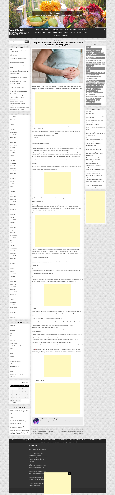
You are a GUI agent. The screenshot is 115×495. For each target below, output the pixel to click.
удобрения (97, 98)
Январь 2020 (13, 310)
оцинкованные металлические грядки (94, 87)
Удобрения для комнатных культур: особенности (94, 58)
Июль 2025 (12, 150)
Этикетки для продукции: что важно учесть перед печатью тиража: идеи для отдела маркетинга (19, 71)
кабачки (88, 71)
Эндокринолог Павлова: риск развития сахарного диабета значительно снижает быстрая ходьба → (72, 431)
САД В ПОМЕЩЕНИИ (54, 30)
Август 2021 (12, 263)
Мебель (49, 33)
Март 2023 (12, 222)
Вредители (12, 333)
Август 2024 (13, 178)
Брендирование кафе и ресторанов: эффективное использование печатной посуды (95, 181)
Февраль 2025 (13, 163)
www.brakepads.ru (61, 494)
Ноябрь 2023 (13, 201)
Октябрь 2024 (13, 173)
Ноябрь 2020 (13, 286)
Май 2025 (12, 155)
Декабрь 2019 (13, 312)
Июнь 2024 (12, 183)
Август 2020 (13, 294)
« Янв (11, 402)
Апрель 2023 (13, 219)
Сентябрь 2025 (13, 145)
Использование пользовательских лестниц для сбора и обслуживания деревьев (19, 422)
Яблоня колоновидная (98, 60)
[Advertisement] (57, 483)
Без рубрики (12, 327)
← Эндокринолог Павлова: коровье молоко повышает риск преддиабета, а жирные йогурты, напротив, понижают (43, 431)
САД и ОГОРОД (65, 35)
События (79, 33)
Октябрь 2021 (13, 258)
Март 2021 (12, 276)
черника (98, 100)
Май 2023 (12, 217)
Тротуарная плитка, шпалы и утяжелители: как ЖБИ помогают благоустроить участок (17, 103)
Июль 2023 (12, 212)
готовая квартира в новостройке (93, 64)
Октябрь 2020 (13, 289)
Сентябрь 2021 (13, 261)
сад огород (92, 94)
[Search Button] (105, 30)
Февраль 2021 (13, 279)
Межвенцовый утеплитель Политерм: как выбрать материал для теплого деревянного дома (19, 97)
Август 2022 (13, 237)
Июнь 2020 (12, 297)
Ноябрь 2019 (13, 315)
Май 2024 (12, 186)
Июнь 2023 (12, 214)
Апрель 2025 (13, 158)
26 (11, 400)
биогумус (88, 62)
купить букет (94, 78)
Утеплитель (88, 60)
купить (87, 78)
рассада (12, 356)
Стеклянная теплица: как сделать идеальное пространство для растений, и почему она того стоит (19, 432)
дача (103, 64)
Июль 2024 (12, 181)
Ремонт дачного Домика (70, 30)
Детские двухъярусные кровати (93, 51)
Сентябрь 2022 (13, 235)
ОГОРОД (46, 30)
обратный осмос (101, 83)
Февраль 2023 (13, 225)
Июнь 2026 (12, 122)
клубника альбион (90, 76)
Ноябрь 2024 (13, 170)
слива (87, 98)
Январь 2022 (13, 250)
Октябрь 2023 (13, 204)
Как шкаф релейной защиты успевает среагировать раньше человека (36, 459)
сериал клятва (100, 96)
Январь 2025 (13, 165)
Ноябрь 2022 (13, 232)
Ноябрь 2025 (13, 140)
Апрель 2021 (13, 273)
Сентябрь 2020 (13, 291)
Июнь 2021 (12, 268)
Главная (37, 30)
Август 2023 (13, 209)
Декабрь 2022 (13, 230)
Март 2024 (12, 191)
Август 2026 (13, 116)
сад (87, 94)
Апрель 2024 (13, 189)
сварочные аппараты (90, 96)
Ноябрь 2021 (13, 255)
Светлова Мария (54, 46)
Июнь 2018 (12, 317)
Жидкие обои (89, 53)
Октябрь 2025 (13, 142)
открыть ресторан (100, 85)
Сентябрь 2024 (13, 176)
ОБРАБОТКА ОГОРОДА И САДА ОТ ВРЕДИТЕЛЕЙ (92, 55)
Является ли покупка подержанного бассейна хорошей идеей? (19, 412)
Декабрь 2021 (13, 253)
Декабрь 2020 (13, 284)
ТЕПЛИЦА (61, 30)
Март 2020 (12, 304)
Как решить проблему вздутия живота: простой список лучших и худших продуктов (57, 43)
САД (42, 30)
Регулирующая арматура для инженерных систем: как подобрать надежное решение (94, 175)
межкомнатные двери (91, 83)
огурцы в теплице (90, 85)
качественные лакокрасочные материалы (95, 73)
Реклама (12, 358)
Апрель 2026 (13, 127)
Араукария (88, 47)
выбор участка (100, 62)
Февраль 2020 (13, 307)
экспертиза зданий (90, 102)
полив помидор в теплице (92, 91)
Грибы (11, 335)
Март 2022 (12, 245)
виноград (94, 62)
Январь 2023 (13, 227)
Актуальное (84, 33)
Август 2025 (13, 147)
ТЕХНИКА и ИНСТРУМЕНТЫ (40, 33)
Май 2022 (12, 243)
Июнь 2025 (12, 152)
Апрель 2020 (13, 302)
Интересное (72, 33)
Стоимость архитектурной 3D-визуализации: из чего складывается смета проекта (18, 92)
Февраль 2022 (13, 248)
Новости (66, 33)
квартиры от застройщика (92, 74)
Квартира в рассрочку (98, 53)
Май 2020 (12, 299)
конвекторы (98, 76)
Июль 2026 (12, 119)
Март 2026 (12, 129)
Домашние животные (57, 33)
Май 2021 (12, 271)
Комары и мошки (13, 343)
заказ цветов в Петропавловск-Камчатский (93, 68)
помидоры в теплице (98, 92)
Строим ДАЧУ (57, 35)
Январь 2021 (13, 281)
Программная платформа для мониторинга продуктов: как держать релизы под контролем (18, 77)
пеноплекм (88, 89)
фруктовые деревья (90, 100)
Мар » (14, 402)
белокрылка (12, 330)
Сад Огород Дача (57, 13)
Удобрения (12, 376)
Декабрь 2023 (13, 199)
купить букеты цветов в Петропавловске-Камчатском (92, 81)
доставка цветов (90, 66)
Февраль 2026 (13, 132)
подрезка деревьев (96, 89)
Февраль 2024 (13, 194)
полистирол (89, 92)
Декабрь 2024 (13, 168)
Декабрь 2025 (13, 137)
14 (16, 394)
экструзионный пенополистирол (93, 104)
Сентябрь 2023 (13, 206)
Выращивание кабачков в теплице (93, 49)
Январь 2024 (13, 196)
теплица (92, 98)
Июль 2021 (12, 266)
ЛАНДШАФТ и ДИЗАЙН (82, 30)
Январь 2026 (13, 134)
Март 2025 (12, 160)
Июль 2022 (12, 240)
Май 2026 (12, 124)
